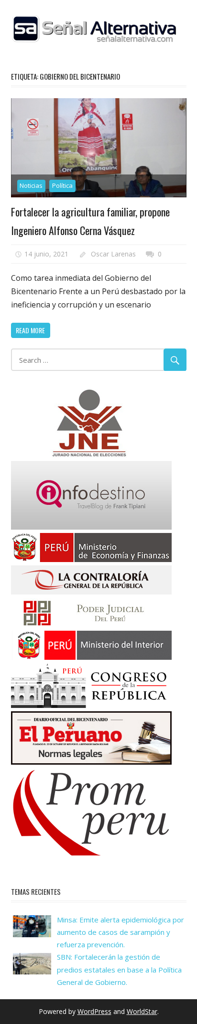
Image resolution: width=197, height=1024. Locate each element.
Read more (30, 330)
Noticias (31, 185)
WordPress (94, 1011)
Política (62, 185)
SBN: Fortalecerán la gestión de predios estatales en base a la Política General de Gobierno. (119, 969)
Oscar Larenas (113, 253)
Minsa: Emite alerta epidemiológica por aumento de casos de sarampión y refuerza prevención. (120, 932)
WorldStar (142, 1011)
